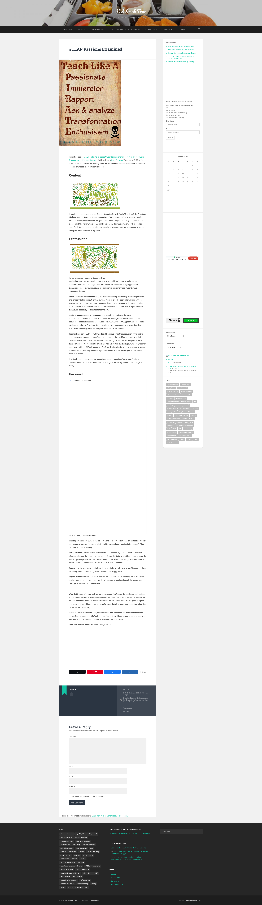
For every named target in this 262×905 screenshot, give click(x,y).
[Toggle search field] (199, 29)
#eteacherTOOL (186, 395)
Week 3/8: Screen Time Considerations (181, 50)
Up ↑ (201, 900)
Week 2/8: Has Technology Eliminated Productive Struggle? (181, 57)
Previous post (127, 708)
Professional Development (186, 432)
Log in (113, 874)
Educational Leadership (131, 698)
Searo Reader (116, 848)
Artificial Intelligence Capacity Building (181, 62)
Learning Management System (184, 425)
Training (182, 439)
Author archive (71, 694)
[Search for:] (181, 831)
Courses (81, 29)
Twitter (189, 439)
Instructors (117, 29)
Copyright (195, 408)
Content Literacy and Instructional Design (182, 53)
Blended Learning (186, 401)
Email (71, 776)
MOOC (174, 429)
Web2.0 (195, 439)
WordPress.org (117, 884)
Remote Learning (172, 439)
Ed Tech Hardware (129, 693)
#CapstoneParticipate (173, 395)
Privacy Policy (152, 29)
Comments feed (117, 881)
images (184, 418)
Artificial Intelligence (173, 401)
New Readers (134, 29)
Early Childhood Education (186, 412)
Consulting (67, 29)
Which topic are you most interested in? (179, 105)
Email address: (171, 129)
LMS (168, 429)
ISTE (191, 422)
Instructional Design (182, 422)
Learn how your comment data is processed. (110, 816)
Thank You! (169, 29)
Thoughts (126, 695)
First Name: (170, 121)
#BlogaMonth (171, 388)
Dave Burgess (117, 160)
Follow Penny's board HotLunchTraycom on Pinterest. (130, 833)
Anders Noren (191, 900)
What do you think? (172, 442)
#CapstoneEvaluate (172, 391)
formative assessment (173, 418)
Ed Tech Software (142, 693)
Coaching (170, 405)
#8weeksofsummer (172, 384)
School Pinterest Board (180, 355)
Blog (195, 401)
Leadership (170, 425)
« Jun (168, 190)
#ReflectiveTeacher (181, 398)
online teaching (171, 432)
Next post (126, 711)
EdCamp (169, 415)
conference (179, 405)
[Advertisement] (183, 82)
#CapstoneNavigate (186, 391)
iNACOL (191, 418)
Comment (73, 737)
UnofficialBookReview (130, 702)
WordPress (94, 900)
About (182, 29)
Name (72, 766)
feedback (193, 415)
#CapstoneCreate (182, 388)
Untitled (170, 360)
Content (186, 405)
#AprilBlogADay (185, 384)
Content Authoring (172, 408)
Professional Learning (140, 700)
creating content (171, 412)
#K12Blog (170, 398)
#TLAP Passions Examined (95, 49)
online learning (188, 429)
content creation (184, 408)
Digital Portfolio (98, 29)
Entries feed (115, 877)
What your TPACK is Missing (135, 848)
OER (180, 429)
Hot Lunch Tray (131, 10)
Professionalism (171, 435)
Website (72, 786)
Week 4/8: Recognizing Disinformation (181, 47)
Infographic (170, 422)
